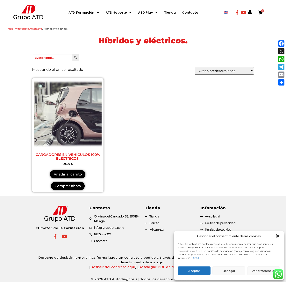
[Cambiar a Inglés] (226, 12)
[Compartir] (281, 82)
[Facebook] (281, 43)
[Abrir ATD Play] (156, 12)
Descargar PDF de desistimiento (167, 267)
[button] (278, 236)
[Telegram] (281, 67)
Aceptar (194, 271)
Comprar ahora (68, 186)
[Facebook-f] (237, 12)
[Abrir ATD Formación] (97, 12)
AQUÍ (196, 258)
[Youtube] (243, 12)
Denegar (229, 271)
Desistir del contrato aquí (112, 267)
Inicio (10, 28)
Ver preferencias (264, 271)
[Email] (281, 75)
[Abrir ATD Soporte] (130, 12)
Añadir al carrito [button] (68, 174)
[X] (281, 51)
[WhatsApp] (281, 59)
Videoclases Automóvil (28, 28)
